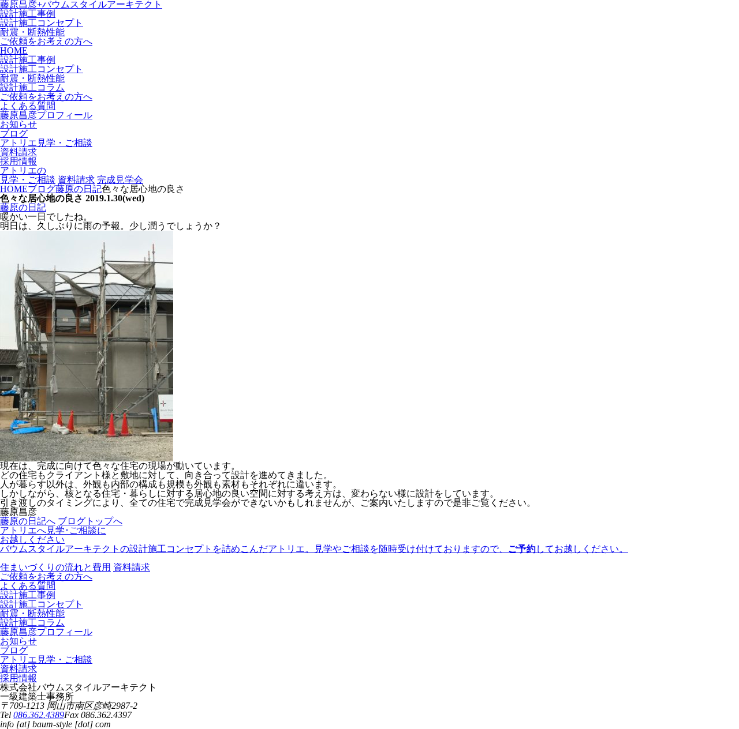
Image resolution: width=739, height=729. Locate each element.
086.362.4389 (38, 715)
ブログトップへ (90, 521)
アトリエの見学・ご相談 (27, 175)
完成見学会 (120, 180)
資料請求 (76, 180)
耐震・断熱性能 (32, 32)
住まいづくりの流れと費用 (55, 567)
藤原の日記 (23, 207)
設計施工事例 (27, 13)
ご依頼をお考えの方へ (46, 41)
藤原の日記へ (27, 521)
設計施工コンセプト (41, 23)
